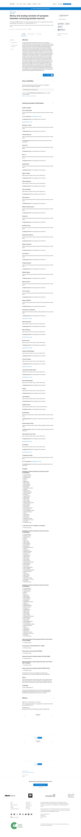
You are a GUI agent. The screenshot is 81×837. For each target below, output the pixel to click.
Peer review (38, 34)
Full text (24, 34)
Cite (68, 23)
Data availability (14, 42)
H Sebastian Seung (28, 23)
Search (54, 4)
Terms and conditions (15, 808)
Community (34, 4)
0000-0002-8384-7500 (27, 337)
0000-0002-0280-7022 (27, 366)
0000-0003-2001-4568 (27, 441)
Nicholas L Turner (22, 22)
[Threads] (28, 814)
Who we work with (14, 804)
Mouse (23, 776)
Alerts (59, 4)
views (59, 33)
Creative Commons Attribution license (60, 824)
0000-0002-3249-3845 (27, 318)
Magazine (29, 4)
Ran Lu (39, 22)
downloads (65, 33)
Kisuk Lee (35, 22)
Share (61, 26)
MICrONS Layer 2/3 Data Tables (36, 93)
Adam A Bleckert (13, 23)
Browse (24, 4)
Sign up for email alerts (40, 784)
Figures (30, 34)
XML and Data (28, 808)
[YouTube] (26, 814)
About (39, 4)
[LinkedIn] (14, 814)
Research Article (13, 12)
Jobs (11, 803)
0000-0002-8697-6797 (27, 452)
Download (61, 23)
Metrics (12, 49)
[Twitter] (17, 814)
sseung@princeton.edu (36, 461)
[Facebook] (31, 814)
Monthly (39, 737)
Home (21, 4)
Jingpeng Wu (43, 22)
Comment (62, 30)
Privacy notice (40, 787)
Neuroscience (12, 13)
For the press (28, 806)
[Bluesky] (11, 814)
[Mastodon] (20, 814)
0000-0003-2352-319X (27, 122)
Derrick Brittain (20, 23)
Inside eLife (28, 803)
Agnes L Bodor (50, 22)
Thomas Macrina (29, 22)
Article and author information (14, 46)
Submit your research (67, 4)
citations (59, 35)
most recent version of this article (43, 8)
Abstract (12, 40)
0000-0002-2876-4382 (27, 348)
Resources (27, 807)
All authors (24, 93)
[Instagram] (23, 814)
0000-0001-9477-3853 (27, 377)
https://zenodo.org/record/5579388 (29, 96)
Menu (17, 4)
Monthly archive (29, 804)
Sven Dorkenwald (13, 22)
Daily (36, 737)
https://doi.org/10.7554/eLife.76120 (22, 29)
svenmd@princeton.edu (37, 116)
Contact (12, 807)
